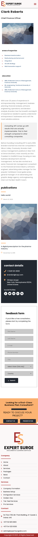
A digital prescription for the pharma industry (16, 247)
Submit (12, 380)
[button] (35, 4)
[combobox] (19, 366)
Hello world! (6, 195)
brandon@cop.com (15, 275)
